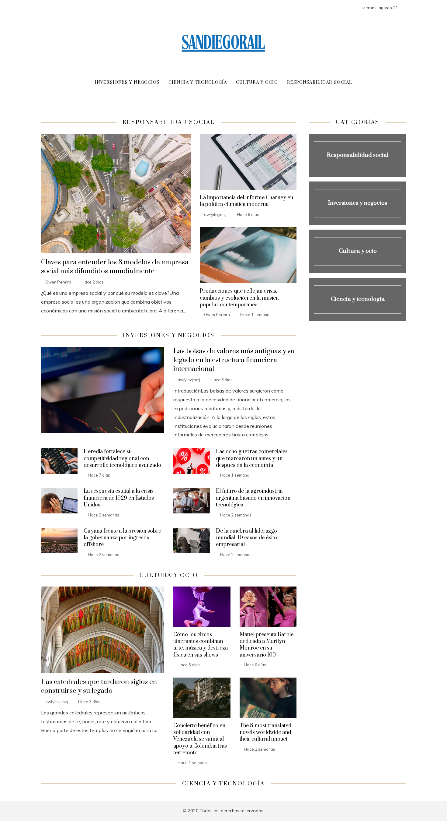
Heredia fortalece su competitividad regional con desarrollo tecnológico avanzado (122, 458)
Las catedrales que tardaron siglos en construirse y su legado (99, 686)
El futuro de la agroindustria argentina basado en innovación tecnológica (253, 498)
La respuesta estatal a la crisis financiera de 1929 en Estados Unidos (119, 498)
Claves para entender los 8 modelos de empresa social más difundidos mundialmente (115, 267)
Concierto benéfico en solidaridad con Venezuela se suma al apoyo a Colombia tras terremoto (200, 739)
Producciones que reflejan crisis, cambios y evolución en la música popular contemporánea (239, 298)
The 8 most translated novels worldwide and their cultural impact (265, 732)
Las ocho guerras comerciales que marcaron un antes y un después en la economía (252, 458)
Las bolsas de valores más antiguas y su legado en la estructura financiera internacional (234, 360)
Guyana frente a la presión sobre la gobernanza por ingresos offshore (122, 538)
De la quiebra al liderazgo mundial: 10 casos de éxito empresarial (246, 538)
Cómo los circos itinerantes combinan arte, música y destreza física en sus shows (200, 644)
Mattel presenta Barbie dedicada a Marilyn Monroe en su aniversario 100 (266, 644)
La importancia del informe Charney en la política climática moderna (246, 201)
